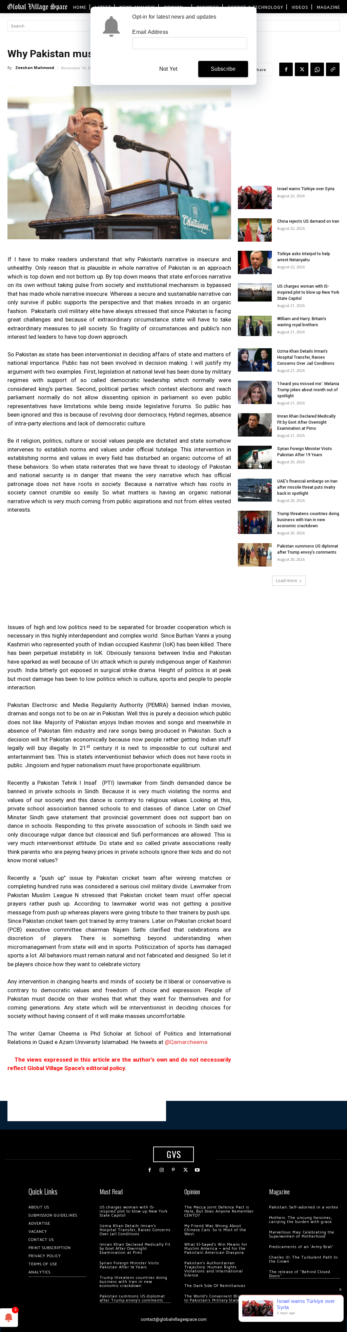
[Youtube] (197, 1170)
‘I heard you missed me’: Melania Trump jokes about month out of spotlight (308, 389)
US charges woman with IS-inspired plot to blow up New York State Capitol (308, 292)
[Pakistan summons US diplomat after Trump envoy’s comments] (255, 555)
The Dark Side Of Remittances (215, 1286)
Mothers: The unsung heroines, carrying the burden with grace (300, 1220)
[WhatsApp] (317, 69)
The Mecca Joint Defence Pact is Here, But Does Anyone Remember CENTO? (219, 1211)
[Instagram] (161, 1170)
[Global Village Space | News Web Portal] (37, 6)
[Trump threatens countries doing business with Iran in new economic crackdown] (255, 522)
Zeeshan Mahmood (34, 67)
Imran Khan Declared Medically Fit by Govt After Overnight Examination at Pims (306, 422)
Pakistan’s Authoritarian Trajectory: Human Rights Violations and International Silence (213, 1269)
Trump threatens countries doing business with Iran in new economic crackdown (308, 519)
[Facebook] (286, 69)
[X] (301, 69)
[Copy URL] (333, 69)
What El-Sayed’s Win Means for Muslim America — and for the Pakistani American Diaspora (215, 1248)
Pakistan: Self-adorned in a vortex (303, 1207)
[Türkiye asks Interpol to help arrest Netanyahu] (255, 262)
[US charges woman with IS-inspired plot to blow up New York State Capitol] (255, 292)
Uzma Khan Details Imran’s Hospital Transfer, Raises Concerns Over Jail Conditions (305, 357)
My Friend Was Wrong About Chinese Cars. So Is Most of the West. (215, 1230)
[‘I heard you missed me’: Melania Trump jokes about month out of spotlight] (255, 392)
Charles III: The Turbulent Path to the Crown (303, 1259)
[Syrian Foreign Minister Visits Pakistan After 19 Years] (255, 457)
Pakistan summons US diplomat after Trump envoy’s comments (132, 1298)
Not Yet (168, 69)
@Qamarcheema (187, 1042)
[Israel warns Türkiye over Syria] (255, 197)
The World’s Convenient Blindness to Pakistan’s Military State (218, 1298)
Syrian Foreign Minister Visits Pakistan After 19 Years (129, 1265)
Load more (286, 580)
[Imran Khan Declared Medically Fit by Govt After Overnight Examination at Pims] (255, 425)
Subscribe (223, 69)
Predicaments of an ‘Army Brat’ (301, 1247)
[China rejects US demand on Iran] (255, 230)
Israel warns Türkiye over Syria (305, 188)
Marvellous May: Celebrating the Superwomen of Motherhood (301, 1234)
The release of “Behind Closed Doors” (299, 1274)
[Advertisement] (119, 570)
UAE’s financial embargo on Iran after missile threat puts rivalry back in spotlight (307, 487)
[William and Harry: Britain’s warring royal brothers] (255, 326)
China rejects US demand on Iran (308, 221)
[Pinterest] (173, 1170)
